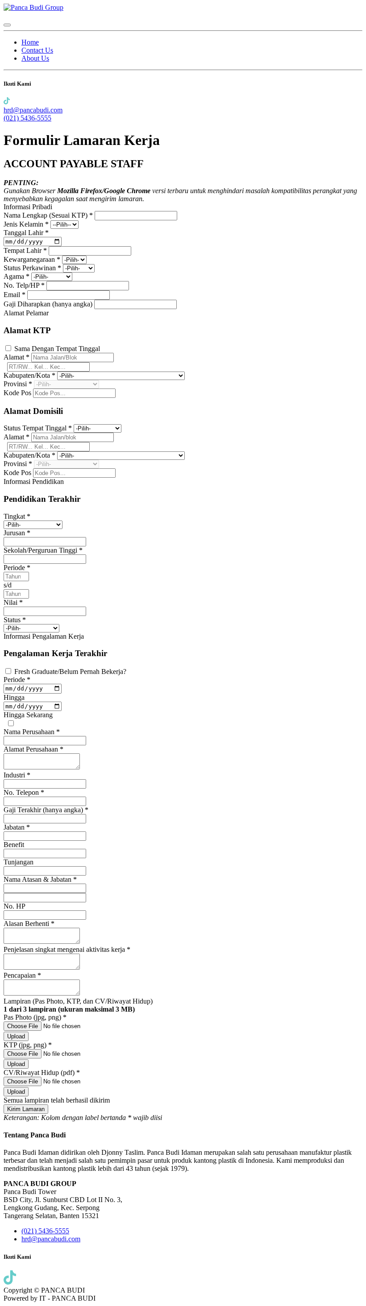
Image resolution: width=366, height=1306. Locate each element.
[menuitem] (30, 42)
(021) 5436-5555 (27, 118)
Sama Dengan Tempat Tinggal (57, 348)
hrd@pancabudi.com (33, 110)
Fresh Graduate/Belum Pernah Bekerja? (70, 671)
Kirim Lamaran (26, 1109)
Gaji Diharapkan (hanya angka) (49, 304)
